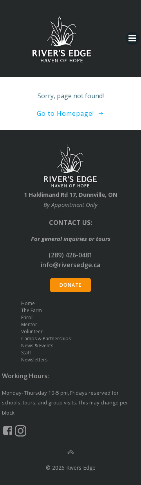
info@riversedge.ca (70, 264)
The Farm (31, 310)
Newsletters (34, 359)
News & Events (37, 345)
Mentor (29, 324)
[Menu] (132, 38)
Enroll (27, 317)
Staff (26, 352)
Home (28, 303)
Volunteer (32, 331)
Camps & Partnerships (46, 338)
